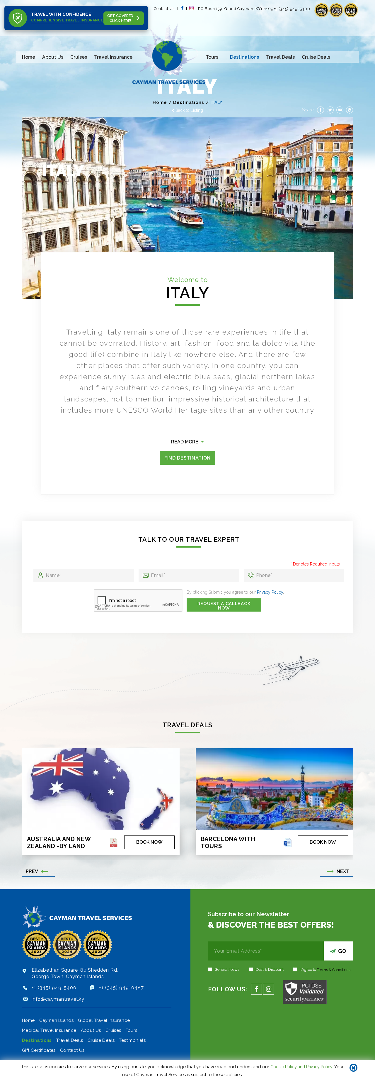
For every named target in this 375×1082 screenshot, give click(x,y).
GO (342, 951)
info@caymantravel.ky (58, 999)
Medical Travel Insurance (49, 1030)
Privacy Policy (270, 592)
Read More (184, 442)
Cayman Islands (56, 1020)
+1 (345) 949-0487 (121, 987)
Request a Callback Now (224, 606)
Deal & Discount (269, 969)
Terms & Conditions (333, 970)
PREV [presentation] (32, 871)
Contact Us (164, 8)
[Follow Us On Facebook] (182, 8)
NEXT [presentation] (343, 871)
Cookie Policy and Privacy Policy (301, 1066)
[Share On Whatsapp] (349, 109)
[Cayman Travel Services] (169, 54)
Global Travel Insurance (104, 1020)
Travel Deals (280, 57)
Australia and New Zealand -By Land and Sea (59, 842)
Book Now (149, 842)
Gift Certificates (39, 1050)
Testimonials (132, 1040)
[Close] (353, 1068)
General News (227, 969)
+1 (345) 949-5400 (54, 987)
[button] (334, 171)
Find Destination (187, 458)
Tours (212, 57)
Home (28, 57)
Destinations (244, 57)
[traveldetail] (113, 843)
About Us (52, 57)
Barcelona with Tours (228, 842)
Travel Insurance (113, 57)
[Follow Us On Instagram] (193, 9)
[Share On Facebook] (320, 109)
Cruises (78, 57)
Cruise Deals (316, 57)
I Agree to (325, 969)
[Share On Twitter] (330, 109)
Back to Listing (189, 110)
